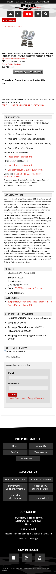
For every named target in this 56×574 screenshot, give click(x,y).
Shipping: (12, 335)
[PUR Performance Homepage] (28, 7)
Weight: (12, 322)
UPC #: (11, 284)
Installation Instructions (20, 156)
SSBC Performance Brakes (12, 27)
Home (15, 446)
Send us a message (28, 538)
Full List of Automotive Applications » (23, 175)
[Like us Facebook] (14, 557)
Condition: (13, 292)
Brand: (11, 288)
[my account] (10, 14)
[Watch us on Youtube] (40, 557)
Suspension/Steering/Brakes (22, 301)
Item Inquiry (20, 71)
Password (13, 383)
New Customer (17, 398)
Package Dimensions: (19, 327)
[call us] (18, 14)
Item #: (11, 281)
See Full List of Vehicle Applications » (23, 105)
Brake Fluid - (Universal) (20, 164)
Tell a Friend (36, 71)
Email (11, 373)
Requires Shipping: (17, 317)
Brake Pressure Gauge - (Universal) (25, 169)
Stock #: (12, 277)
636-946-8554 (28, 528)
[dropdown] (38, 14)
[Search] (45, 14)
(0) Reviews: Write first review (14, 58)
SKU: (4, 61)
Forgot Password (36, 398)
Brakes (42, 301)
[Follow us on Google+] (27, 557)
